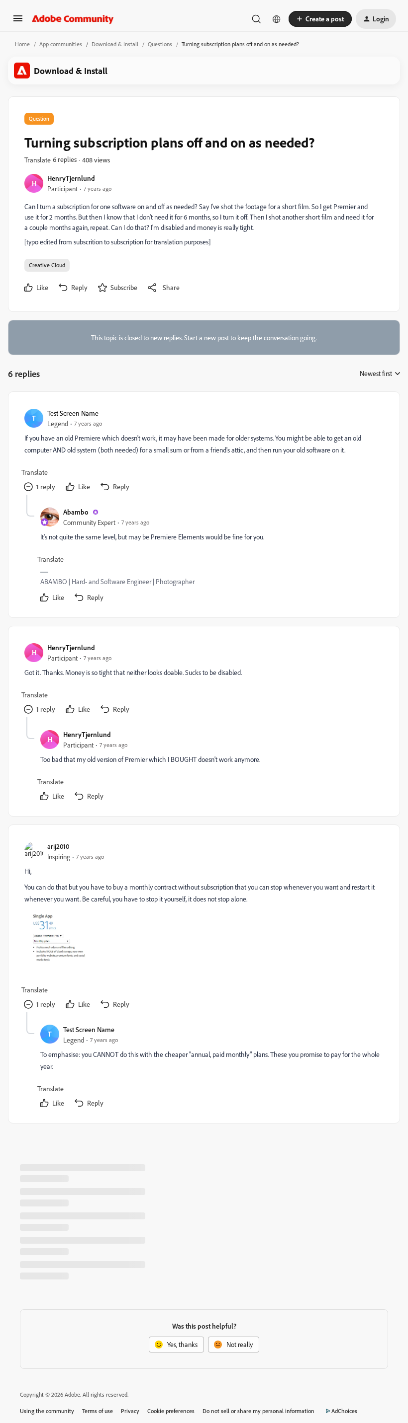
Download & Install (115, 44)
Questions (160, 44)
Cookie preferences (171, 1411)
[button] (18, 21)
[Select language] (277, 19)
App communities (60, 44)
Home (22, 44)
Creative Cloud (47, 265)
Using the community (47, 1411)
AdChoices (344, 1411)
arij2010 (58, 846)
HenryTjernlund (71, 178)
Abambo (76, 512)
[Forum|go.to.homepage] (73, 19)
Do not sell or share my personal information (258, 1411)
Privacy (130, 1411)
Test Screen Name (73, 413)
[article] (203, 451)
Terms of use (97, 1411)
